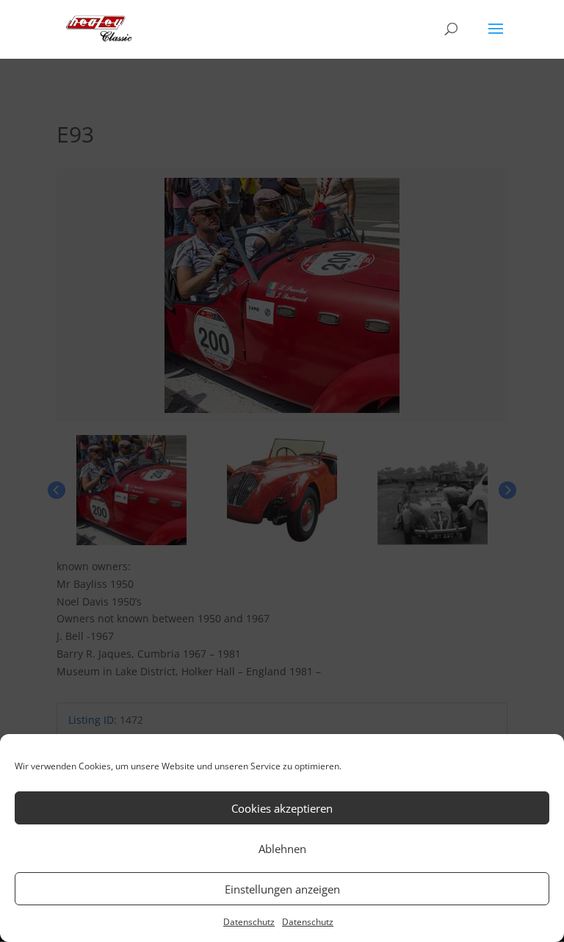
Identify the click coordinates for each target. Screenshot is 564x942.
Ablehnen (282, 848)
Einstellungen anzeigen (282, 889)
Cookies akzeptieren (282, 808)
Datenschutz (249, 922)
